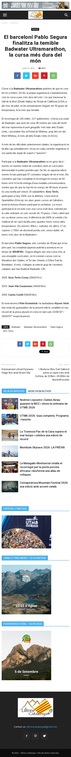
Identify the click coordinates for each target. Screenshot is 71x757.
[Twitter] (44, 736)
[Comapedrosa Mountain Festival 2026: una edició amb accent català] (10, 486)
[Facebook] (26, 736)
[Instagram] (35, 736)
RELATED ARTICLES (14, 391)
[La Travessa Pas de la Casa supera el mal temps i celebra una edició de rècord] (10, 435)
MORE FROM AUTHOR (39, 391)
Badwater (16, 327)
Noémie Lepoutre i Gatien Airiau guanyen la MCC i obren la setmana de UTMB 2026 (44, 403)
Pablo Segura (57, 327)
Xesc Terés (8, 331)
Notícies (14, 22)
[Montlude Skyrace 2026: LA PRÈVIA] (10, 451)
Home (4, 22)
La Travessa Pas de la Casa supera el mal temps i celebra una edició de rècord (43, 435)
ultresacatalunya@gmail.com (42, 726)
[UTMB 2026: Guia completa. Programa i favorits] (10, 419)
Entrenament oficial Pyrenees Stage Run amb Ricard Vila (17, 371)
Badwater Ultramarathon (35, 327)
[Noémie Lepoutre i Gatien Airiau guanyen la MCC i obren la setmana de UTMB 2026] (10, 403)
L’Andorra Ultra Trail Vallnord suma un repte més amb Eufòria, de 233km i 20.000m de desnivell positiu (52, 374)
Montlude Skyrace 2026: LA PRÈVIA (42, 447)
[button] (66, 15)
